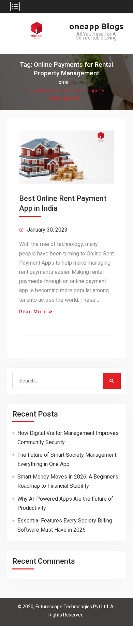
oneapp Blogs (96, 26)
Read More (33, 311)
